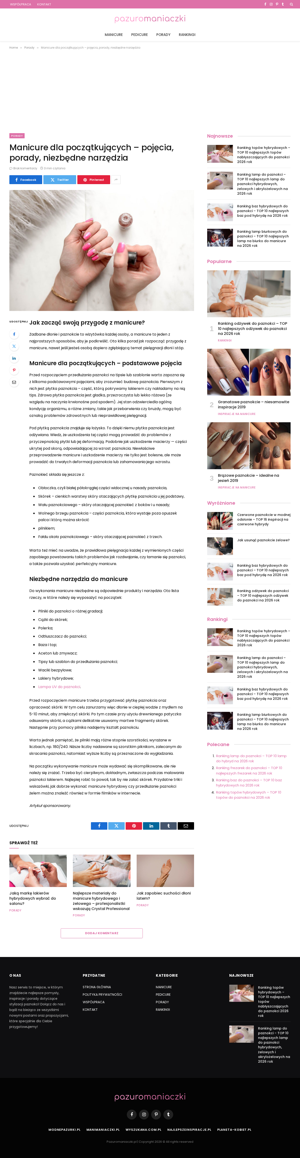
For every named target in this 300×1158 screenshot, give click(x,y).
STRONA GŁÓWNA (97, 987)
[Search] (291, 4)
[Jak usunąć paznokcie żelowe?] (220, 546)
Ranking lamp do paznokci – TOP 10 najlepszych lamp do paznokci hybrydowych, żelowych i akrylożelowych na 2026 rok (262, 184)
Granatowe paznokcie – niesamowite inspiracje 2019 (253, 404)
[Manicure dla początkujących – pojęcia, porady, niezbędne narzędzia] (101, 250)
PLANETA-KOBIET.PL (234, 1129)
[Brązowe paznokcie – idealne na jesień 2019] (249, 445)
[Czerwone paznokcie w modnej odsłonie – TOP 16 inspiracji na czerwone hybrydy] (220, 521)
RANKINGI (187, 34)
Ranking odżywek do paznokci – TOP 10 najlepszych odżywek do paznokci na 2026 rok (252, 328)
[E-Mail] (14, 382)
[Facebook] (14, 334)
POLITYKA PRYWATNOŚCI (102, 994)
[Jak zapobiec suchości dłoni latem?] (165, 871)
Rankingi (225, 340)
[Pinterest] (14, 370)
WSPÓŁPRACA (20, 4)
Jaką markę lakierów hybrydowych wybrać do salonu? (32, 898)
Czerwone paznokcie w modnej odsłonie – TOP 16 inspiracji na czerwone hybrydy (263, 519)
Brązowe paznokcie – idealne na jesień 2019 (248, 478)
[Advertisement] (150, 90)
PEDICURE (139, 34)
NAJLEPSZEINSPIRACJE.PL (189, 1129)
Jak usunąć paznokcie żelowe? (263, 540)
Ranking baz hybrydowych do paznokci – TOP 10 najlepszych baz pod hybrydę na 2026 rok (263, 211)
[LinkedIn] (14, 358)
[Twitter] (14, 346)
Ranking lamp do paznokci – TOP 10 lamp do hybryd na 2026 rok (251, 758)
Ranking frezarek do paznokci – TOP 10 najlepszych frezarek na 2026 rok (249, 770)
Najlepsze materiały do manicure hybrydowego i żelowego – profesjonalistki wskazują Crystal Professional (101, 901)
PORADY (163, 34)
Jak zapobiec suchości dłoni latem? (164, 896)
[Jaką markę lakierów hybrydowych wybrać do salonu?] (38, 871)
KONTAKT (44, 4)
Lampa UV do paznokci (59, 686)
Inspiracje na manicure (236, 414)
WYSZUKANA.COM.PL (143, 1129)
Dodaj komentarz (102, 933)
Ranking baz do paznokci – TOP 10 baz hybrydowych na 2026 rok (249, 783)
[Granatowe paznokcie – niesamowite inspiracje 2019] (249, 372)
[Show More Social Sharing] (116, 179)
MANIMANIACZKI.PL (103, 1129)
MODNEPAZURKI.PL (65, 1129)
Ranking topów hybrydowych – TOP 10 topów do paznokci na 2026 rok (248, 795)
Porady (17, 136)
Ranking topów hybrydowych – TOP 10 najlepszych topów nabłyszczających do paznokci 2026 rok (263, 154)
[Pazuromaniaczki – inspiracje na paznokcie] (150, 18)
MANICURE (114, 34)
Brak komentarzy (25, 168)
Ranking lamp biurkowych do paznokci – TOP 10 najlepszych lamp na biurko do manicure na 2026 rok (263, 238)
